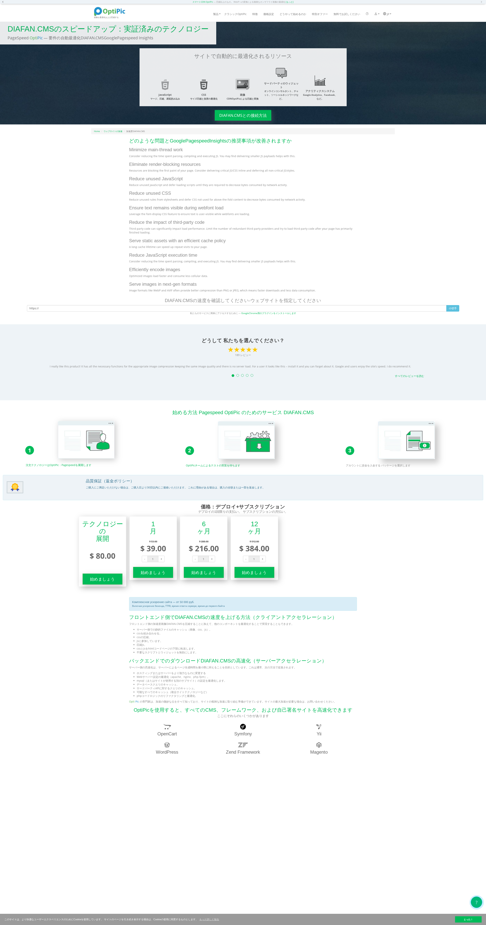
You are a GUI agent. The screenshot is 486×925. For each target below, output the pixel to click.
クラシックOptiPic (235, 14)
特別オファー (320, 14)
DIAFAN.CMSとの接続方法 (243, 115)
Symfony (243, 733)
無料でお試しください (347, 14)
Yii (319, 733)
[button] (4, 2)
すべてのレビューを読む (409, 376)
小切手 (453, 308)
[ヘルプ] (367, 14)
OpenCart (167, 733)
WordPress (167, 752)
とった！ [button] (468, 919)
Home (97, 131)
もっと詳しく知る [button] (209, 919)
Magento (319, 752)
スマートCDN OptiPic (203, 1)
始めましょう (102, 579)
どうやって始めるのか (293, 14)
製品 (216, 14)
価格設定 (268, 14)
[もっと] (289, 1)
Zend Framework (243, 752)
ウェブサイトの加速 (113, 131)
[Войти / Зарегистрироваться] (375, 14)
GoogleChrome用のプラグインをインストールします (268, 313)
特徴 (255, 14)
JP (387, 14)
